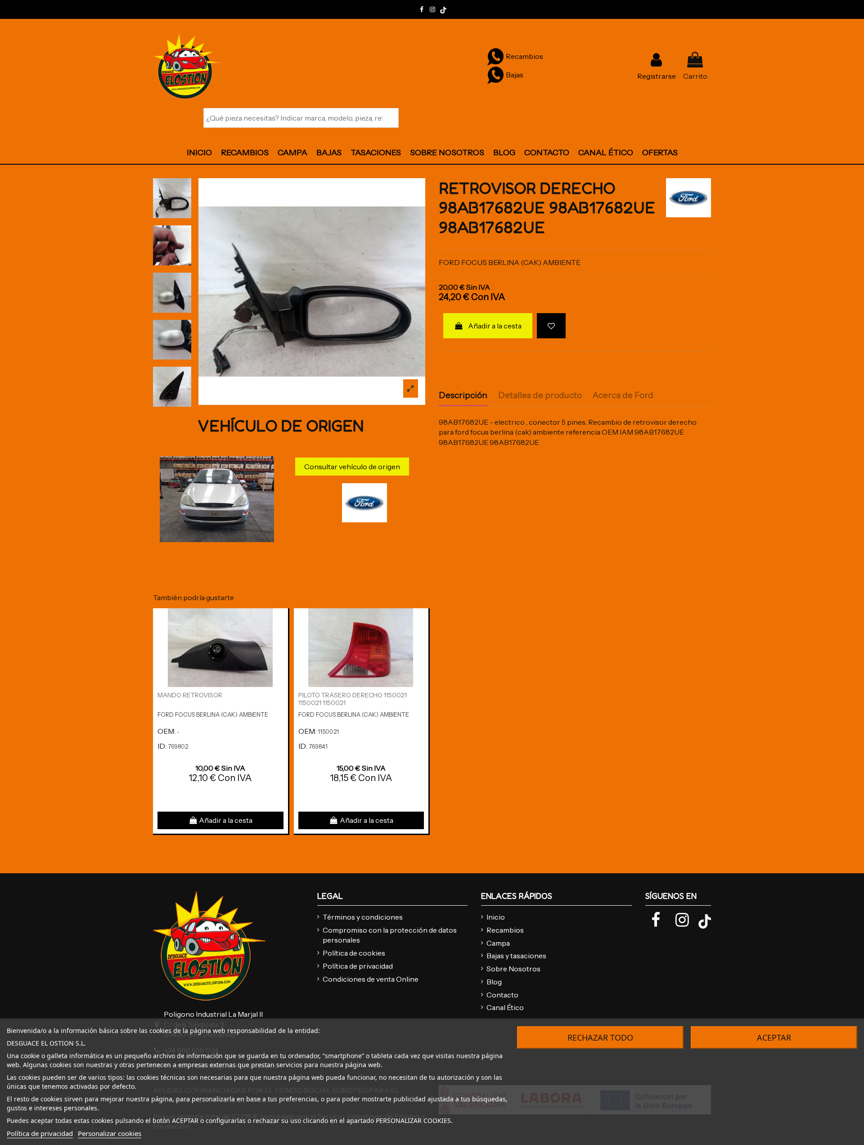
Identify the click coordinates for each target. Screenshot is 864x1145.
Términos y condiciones (363, 916)
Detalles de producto (540, 395)
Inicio (495, 916)
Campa (498, 942)
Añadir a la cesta (495, 325)
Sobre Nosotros (513, 968)
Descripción (463, 395)
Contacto (502, 994)
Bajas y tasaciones (516, 955)
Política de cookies (354, 952)
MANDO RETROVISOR (190, 695)
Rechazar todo (600, 1037)
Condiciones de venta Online (370, 978)
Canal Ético (505, 1007)
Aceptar (774, 1037)
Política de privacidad (358, 965)
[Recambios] (495, 56)
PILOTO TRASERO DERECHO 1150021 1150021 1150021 (352, 699)
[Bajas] (495, 74)
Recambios (505, 929)
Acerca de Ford (623, 395)
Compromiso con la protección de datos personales (390, 934)
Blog (494, 981)
